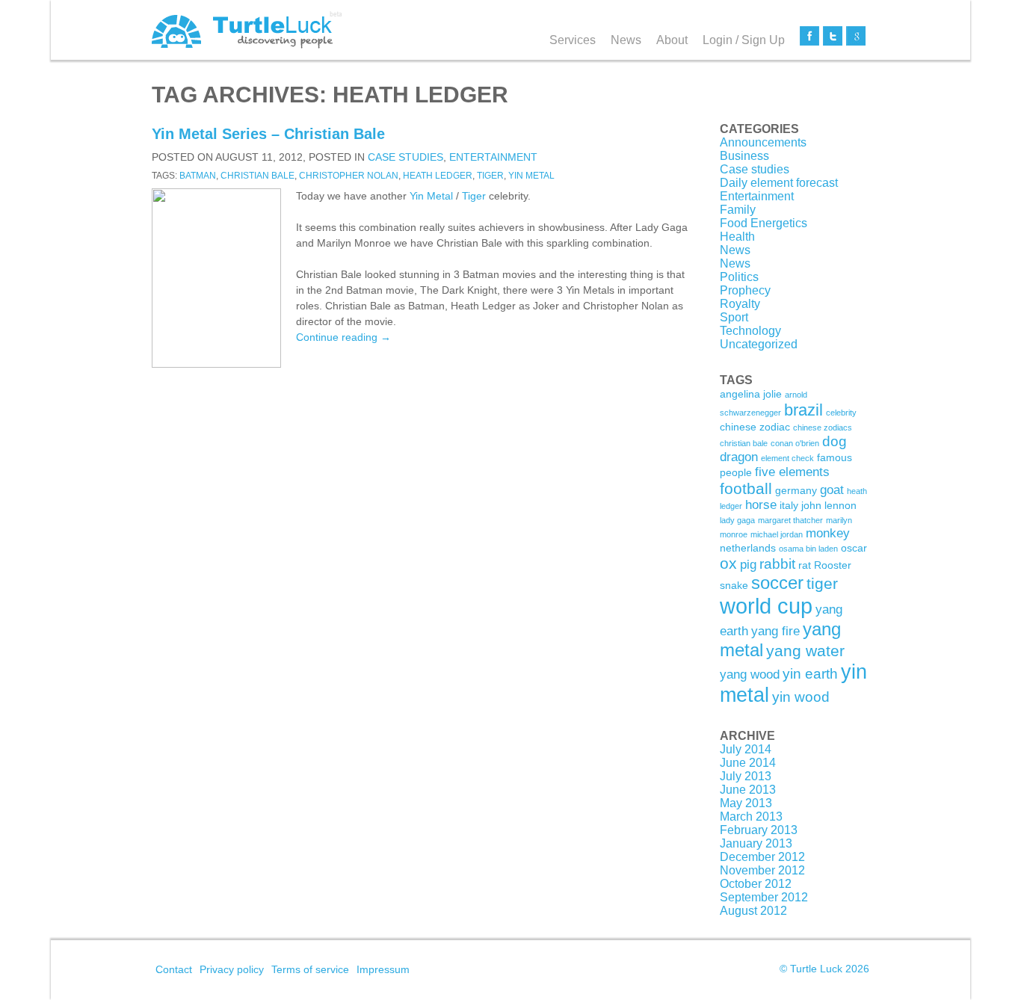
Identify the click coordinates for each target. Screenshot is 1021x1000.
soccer (777, 582)
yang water (805, 650)
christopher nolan (348, 175)
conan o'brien (795, 443)
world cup (766, 605)
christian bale (257, 175)
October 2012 (756, 883)
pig (748, 565)
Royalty (740, 303)
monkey (828, 533)
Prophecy (745, 290)
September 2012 (764, 897)
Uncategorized (759, 344)
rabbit (777, 564)
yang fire (775, 631)
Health (737, 236)
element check (787, 458)
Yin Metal (431, 196)
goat (832, 490)
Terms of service (310, 969)
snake (734, 585)
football (746, 488)
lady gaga (737, 520)
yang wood (750, 674)
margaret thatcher (790, 520)
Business (744, 155)
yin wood (801, 697)
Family (738, 209)
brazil (803, 410)
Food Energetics (763, 223)
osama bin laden (808, 548)
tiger (490, 175)
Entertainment (493, 157)
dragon (739, 457)
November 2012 (762, 870)
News (626, 40)
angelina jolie (751, 394)
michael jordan (776, 534)
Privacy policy (232, 969)
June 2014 (748, 762)
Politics (739, 277)
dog (834, 441)
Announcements (763, 142)
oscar (854, 548)
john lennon (829, 505)
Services (572, 40)
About (672, 40)
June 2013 (748, 789)
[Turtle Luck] (247, 30)
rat (804, 565)
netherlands (748, 548)
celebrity (841, 412)
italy (789, 505)
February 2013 (759, 830)
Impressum (383, 969)
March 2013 (751, 816)
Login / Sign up (744, 40)
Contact (173, 969)
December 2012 (762, 857)
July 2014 (745, 749)
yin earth (810, 674)
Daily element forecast (779, 182)
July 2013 (745, 776)
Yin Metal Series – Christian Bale (268, 134)
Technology (750, 330)
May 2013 (746, 803)
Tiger (474, 196)
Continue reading (343, 337)
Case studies (405, 157)
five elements (792, 472)
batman (197, 175)
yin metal (531, 175)
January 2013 (756, 843)
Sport (734, 317)
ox (728, 563)
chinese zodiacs (822, 427)
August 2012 (753, 910)
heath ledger (437, 175)
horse (761, 505)
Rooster (832, 565)
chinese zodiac (755, 427)
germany (796, 490)
